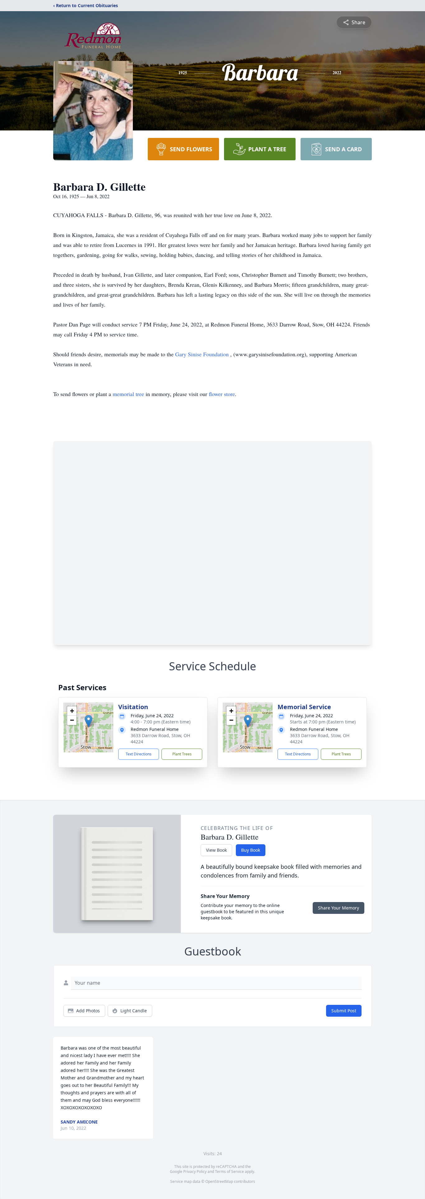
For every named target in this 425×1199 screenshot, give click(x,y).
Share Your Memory (338, 908)
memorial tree (128, 394)
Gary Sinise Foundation (202, 354)
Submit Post (343, 1011)
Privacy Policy (195, 1171)
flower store (222, 394)
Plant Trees (182, 754)
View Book (216, 850)
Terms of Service (229, 1171)
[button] (88, 721)
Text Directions (139, 754)
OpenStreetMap (219, 1181)
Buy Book (250, 850)
